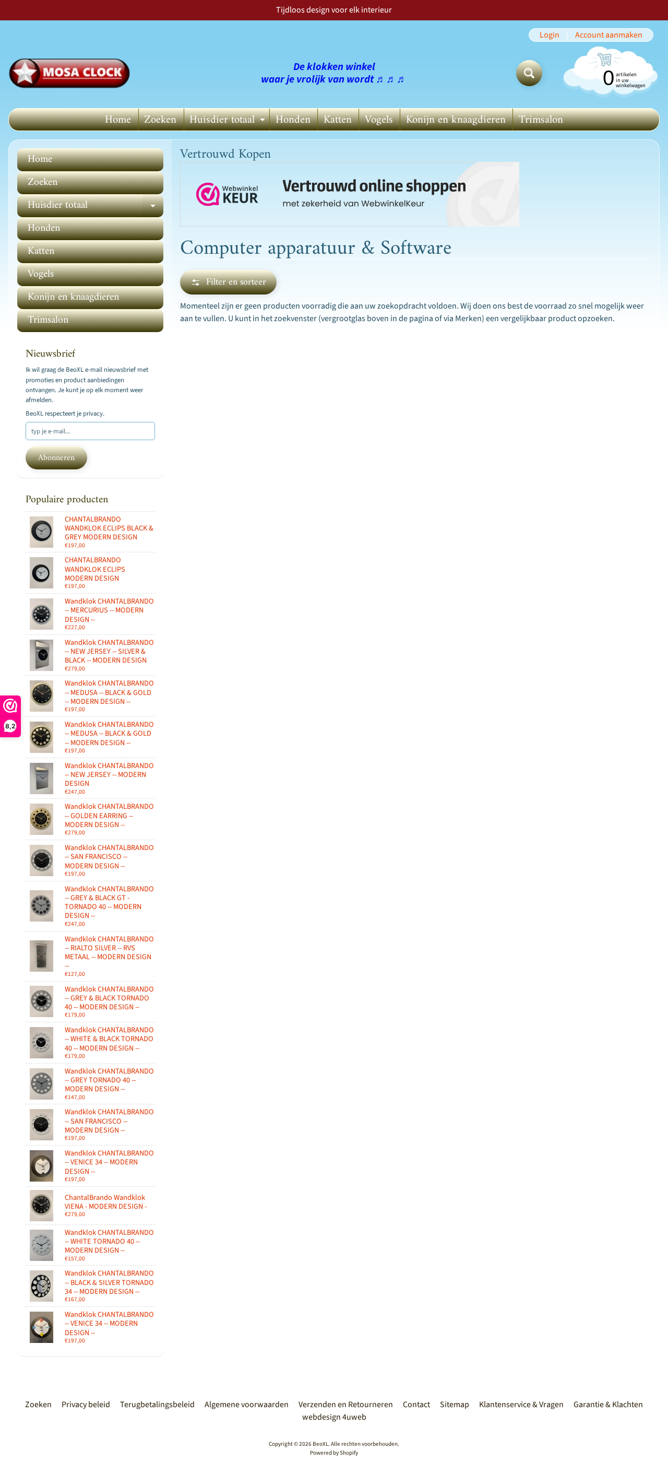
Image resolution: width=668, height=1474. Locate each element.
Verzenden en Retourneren (346, 1404)
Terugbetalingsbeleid (157, 1404)
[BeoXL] (72, 73)
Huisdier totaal (228, 120)
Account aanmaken (608, 35)
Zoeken (160, 119)
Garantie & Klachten (608, 1404)
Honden (293, 119)
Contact (416, 1404)
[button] (228, 282)
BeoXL (320, 1444)
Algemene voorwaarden (247, 1404)
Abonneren (56, 458)
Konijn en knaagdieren (456, 119)
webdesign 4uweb (334, 1417)
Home (118, 119)
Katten (338, 119)
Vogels (379, 119)
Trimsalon (541, 119)
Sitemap (454, 1404)
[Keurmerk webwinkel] (349, 194)
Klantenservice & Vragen (521, 1404)
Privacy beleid (86, 1404)
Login (549, 35)
